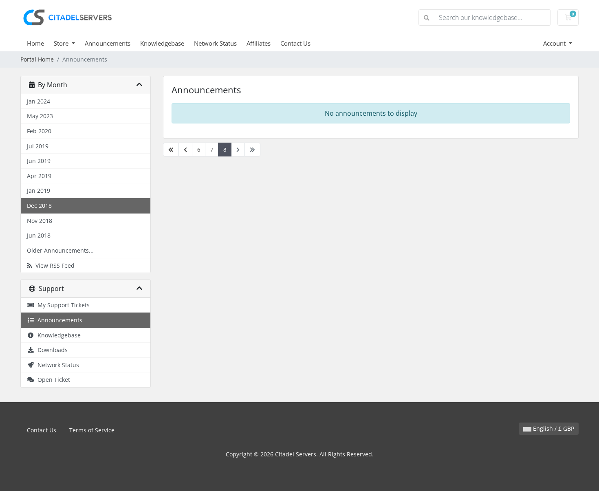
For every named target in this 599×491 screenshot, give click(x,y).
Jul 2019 (37, 146)
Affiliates (259, 43)
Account (555, 43)
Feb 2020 (39, 131)
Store (62, 43)
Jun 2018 (39, 235)
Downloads (51, 350)
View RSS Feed (53, 265)
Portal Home (37, 59)
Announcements (107, 43)
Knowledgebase (162, 43)
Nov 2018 (39, 221)
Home (35, 43)
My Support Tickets (62, 305)
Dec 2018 (39, 205)
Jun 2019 (39, 161)
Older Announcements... (60, 250)
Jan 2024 (38, 101)
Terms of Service (92, 430)
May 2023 (40, 116)
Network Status (215, 43)
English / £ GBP (552, 428)
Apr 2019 (39, 176)
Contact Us (295, 43)
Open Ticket (52, 379)
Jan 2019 (38, 190)
